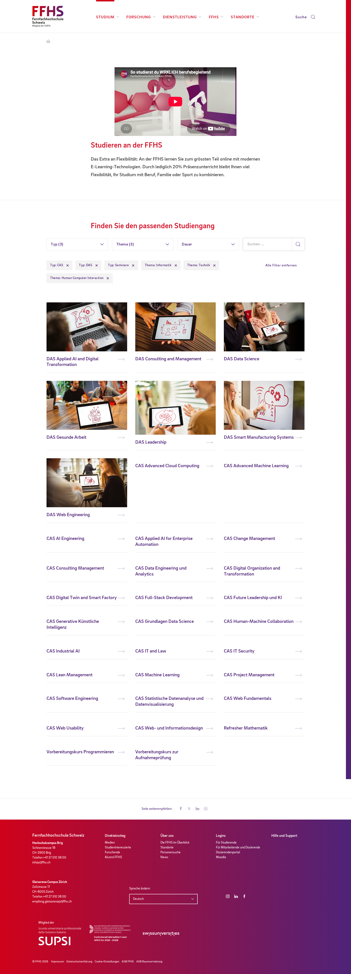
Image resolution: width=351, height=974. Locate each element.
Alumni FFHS (113, 857)
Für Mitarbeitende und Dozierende (238, 847)
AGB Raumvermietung (149, 961)
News (164, 857)
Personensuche (170, 852)
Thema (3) (125, 244)
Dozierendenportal (228, 852)
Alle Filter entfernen (281, 265)
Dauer (187, 244)
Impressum (57, 961)
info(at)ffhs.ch (41, 862)
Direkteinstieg (115, 836)
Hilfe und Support (284, 836)
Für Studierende (226, 842)
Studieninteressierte (118, 847)
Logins (221, 836)
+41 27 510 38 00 (54, 857)
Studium (105, 17)
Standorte (243, 17)
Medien (110, 842)
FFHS (214, 17)
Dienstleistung (180, 17)
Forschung (138, 17)
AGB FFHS (128, 961)
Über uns (167, 836)
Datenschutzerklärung (79, 961)
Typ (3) (57, 244)
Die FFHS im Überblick (175, 842)
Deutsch (138, 899)
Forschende (112, 852)
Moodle (221, 857)
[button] (181, 809)
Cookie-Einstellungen (107, 961)
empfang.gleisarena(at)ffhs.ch (52, 901)
